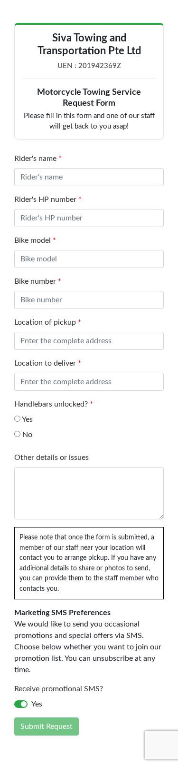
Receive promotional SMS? (58, 689)
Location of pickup (47, 322)
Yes (26, 419)
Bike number (37, 281)
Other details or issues (51, 457)
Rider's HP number (48, 199)
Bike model (35, 240)
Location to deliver (47, 363)
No (26, 434)
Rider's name (38, 158)
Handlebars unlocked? (53, 404)
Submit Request (46, 726)
